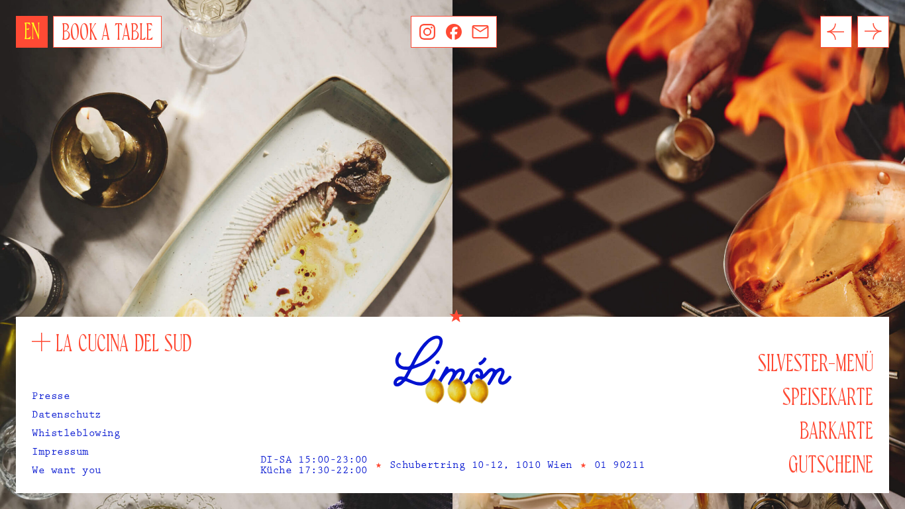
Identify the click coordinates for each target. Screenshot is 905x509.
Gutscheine (830, 465)
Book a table (107, 33)
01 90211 (619, 466)
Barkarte (836, 431)
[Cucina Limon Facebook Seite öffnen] (453, 31)
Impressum (60, 453)
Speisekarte (827, 398)
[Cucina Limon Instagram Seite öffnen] (427, 31)
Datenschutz (66, 416)
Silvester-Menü (815, 364)
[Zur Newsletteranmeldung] (480, 31)
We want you (66, 472)
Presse (51, 397)
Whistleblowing (76, 434)
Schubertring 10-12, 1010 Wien (481, 466)
